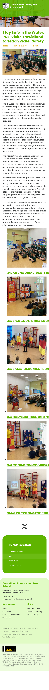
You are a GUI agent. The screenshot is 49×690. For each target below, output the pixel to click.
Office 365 (6, 608)
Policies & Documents (11, 615)
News (35, 46)
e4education (14, 637)
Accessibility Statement (10, 631)
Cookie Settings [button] (7, 628)
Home (5, 46)
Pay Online (6, 612)
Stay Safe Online (33, 608)
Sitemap (25, 631)
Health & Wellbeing (34, 612)
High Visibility (31, 628)
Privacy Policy (18, 628)
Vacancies (6, 618)
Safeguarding (32, 615)
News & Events (20, 46)
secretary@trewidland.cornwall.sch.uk (17, 599)
